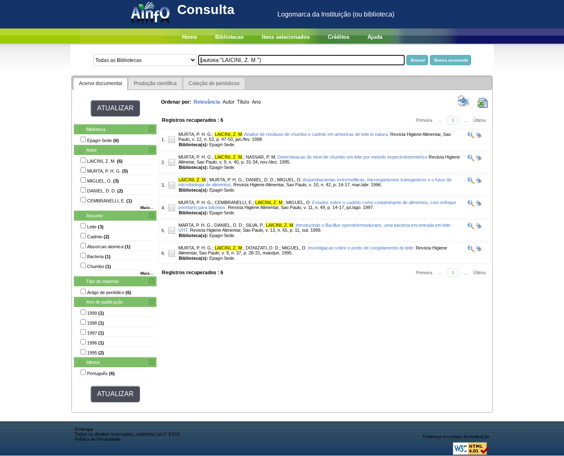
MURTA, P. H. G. (195, 134)
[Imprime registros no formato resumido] (463, 106)
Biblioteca (95, 129)
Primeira (424, 120)
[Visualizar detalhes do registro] (471, 136)
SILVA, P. (254, 225)
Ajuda (374, 37)
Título (243, 102)
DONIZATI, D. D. (263, 247)
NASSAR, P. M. (261, 156)
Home (189, 37)
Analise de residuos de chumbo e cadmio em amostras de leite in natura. (316, 134)
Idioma (93, 362)
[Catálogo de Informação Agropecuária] (151, 26)
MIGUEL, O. (289, 179)
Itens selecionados (286, 37)
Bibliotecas (229, 37)
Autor (91, 149)
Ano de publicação (104, 301)
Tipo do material (102, 281)
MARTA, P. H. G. (195, 225)
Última (479, 120)
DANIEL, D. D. (260, 179)
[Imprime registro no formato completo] (478, 136)
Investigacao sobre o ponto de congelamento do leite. (361, 247)
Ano (256, 102)
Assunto (94, 215)
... (440, 120)
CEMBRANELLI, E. (234, 202)
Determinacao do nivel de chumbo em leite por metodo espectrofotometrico (352, 156)
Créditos (338, 37)
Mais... (147, 207)
